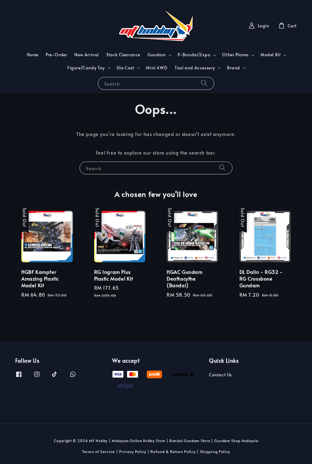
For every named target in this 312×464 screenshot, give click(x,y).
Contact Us (220, 375)
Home (32, 55)
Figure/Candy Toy (86, 68)
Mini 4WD (156, 68)
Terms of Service (98, 451)
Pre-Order (56, 55)
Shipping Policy (215, 451)
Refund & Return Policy (173, 451)
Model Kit (271, 55)
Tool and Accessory (195, 68)
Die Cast (125, 68)
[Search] (204, 83)
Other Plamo (235, 55)
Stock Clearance (123, 55)
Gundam (156, 55)
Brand (233, 68)
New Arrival (86, 55)
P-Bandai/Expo (194, 55)
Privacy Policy (132, 451)
